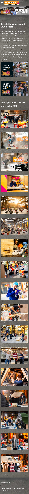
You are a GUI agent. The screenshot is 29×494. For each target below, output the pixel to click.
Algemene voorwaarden (18, 488)
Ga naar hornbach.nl (6, 488)
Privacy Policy (4, 491)
